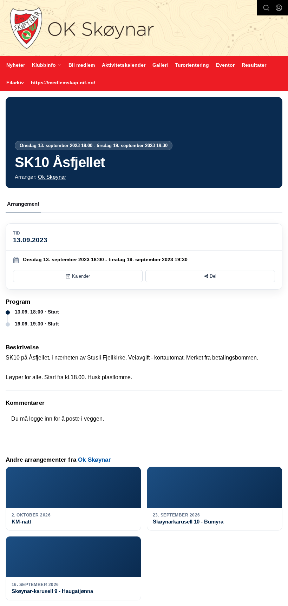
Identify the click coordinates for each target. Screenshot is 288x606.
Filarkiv (15, 82)
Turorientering (192, 65)
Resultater (254, 65)
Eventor (225, 65)
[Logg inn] (279, 7)
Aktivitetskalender (123, 65)
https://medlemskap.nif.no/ (63, 82)
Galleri (160, 65)
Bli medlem (81, 65)
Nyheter (15, 65)
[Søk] (266, 7)
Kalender (80, 276)
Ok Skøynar (52, 177)
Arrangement (23, 204)
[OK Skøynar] (144, 29)
